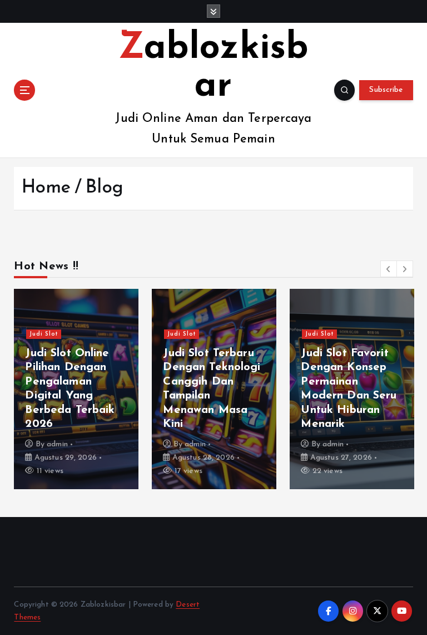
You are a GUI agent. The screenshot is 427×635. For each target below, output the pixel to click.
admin (57, 444)
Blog (104, 188)
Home (46, 188)
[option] (76, 389)
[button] (388, 268)
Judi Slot (43, 334)
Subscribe (386, 89)
